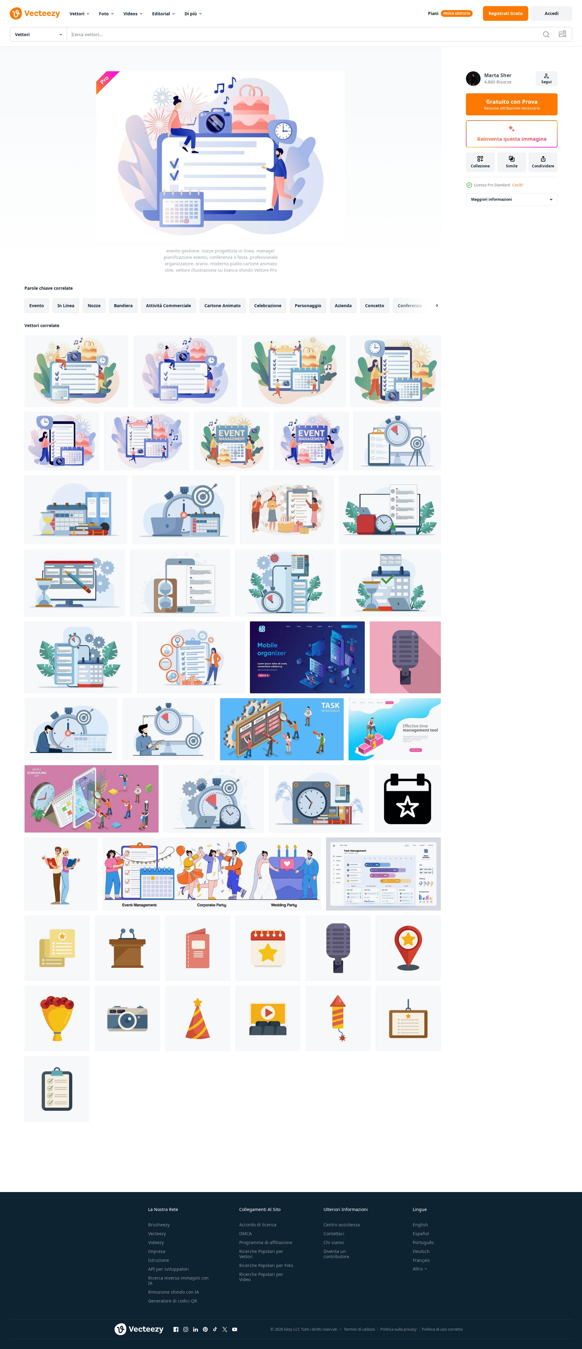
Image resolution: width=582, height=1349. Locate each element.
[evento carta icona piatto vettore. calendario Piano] (408, 1018)
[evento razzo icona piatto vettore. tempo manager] (338, 1018)
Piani (433, 13)
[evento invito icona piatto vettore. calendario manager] (197, 948)
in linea (65, 305)
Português (423, 1242)
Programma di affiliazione (265, 1242)
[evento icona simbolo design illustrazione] (407, 799)
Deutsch (421, 1251)
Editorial (161, 14)
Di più (191, 14)
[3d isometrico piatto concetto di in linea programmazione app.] (91, 799)
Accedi (551, 13)
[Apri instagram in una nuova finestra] (185, 1329)
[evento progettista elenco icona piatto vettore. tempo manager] (57, 948)
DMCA (245, 1233)
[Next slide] (431, 305)
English (420, 1225)
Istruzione (158, 1260)
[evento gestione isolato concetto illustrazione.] (287, 509)
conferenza (410, 305)
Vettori (77, 14)
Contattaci (334, 1233)
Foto (104, 14)
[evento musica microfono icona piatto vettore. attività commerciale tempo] (405, 657)
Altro (418, 1268)
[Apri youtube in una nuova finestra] (234, 1329)
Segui (546, 81)
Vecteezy (157, 1233)
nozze (94, 305)
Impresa (156, 1251)
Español (421, 1233)
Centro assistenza (342, 1225)
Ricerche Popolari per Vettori (261, 1253)
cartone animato (222, 305)
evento (36, 305)
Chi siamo (334, 1242)
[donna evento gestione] (60, 874)
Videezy (156, 1242)
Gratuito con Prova (512, 104)
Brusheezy (159, 1225)
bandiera (123, 305)
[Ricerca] (546, 34)
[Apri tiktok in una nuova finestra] (215, 1329)
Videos (130, 14)
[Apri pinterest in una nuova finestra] (205, 1329)
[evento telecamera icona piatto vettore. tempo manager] (127, 1018)
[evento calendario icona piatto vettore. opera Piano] (268, 948)
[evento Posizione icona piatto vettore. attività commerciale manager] (408, 948)
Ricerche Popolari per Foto (266, 1265)
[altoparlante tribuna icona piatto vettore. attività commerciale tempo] (127, 948)
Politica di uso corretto (442, 1329)
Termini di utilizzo (359, 1329)
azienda (343, 305)
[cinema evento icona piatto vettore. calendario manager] (268, 1018)
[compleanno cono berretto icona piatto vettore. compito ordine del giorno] (197, 1018)
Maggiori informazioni (491, 199)
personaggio (308, 305)
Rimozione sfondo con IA (173, 1292)
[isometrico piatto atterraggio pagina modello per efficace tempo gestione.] (395, 729)
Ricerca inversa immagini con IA (178, 1280)
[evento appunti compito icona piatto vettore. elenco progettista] (57, 1089)
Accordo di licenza (257, 1225)
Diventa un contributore (336, 1253)
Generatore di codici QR (172, 1301)
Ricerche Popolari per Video (261, 1276)
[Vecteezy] (35, 13)
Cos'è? (517, 185)
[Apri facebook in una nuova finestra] (176, 1329)
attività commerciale (168, 305)
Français (421, 1260)
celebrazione (267, 305)
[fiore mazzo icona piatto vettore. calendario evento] (57, 1018)
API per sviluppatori (168, 1269)
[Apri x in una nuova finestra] (224, 1329)
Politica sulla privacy (398, 1329)
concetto (374, 305)
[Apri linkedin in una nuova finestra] (195, 1329)
